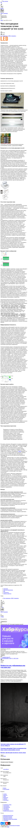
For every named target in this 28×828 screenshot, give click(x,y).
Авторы (5, 798)
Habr (8, 826)
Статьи (5, 793)
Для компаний (6, 807)
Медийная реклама (7, 816)
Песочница (5, 800)
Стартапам (5, 820)
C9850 (19, 451)
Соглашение (6, 809)
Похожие (11, 762)
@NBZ (2, 616)
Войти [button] (2, 8)
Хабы (4, 796)
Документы (6, 808)
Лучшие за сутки (4, 762)
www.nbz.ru (6, 769)
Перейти (2, 655)
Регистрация (6, 789)
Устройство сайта (7, 804)
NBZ (2, 20)
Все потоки (5, 1)
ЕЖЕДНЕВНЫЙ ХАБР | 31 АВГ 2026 (9, 658)
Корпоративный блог (8, 815)
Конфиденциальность (8, 810)
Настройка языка (4, 825)
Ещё (5, 756)
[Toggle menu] (1, 1)
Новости (5, 795)
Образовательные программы (10, 819)
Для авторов (6, 805)
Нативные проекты (7, 817)
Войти (4, 788)
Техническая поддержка (14, 825)
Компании (5, 797)
